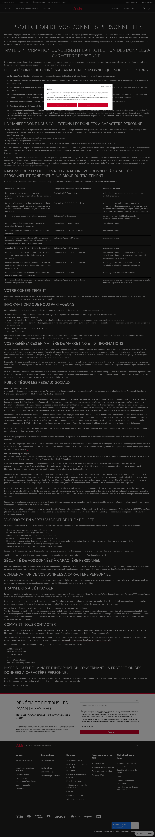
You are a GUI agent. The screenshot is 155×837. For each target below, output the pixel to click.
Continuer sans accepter (105, 86)
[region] (78, 97)
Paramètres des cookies (62, 105)
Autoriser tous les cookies (93, 105)
